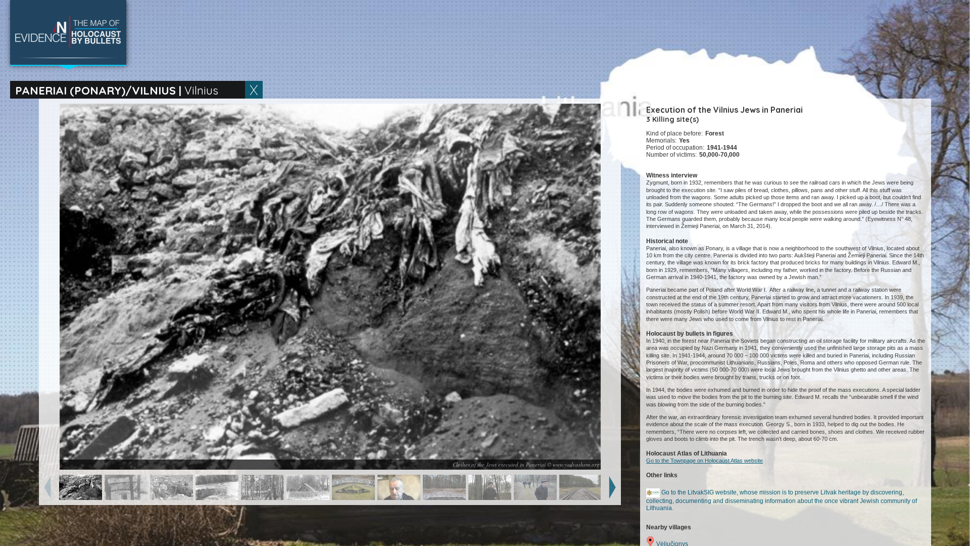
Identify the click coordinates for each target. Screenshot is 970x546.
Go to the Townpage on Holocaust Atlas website (704, 461)
